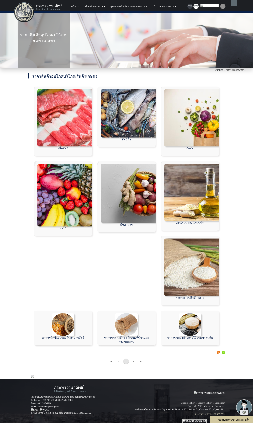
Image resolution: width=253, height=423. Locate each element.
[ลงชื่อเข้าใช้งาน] (222, 6)
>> (141, 361)
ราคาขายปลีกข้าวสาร (190, 297)
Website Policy (188, 402)
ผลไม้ (63, 228)
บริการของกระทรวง (163, 6)
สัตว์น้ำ (126, 139)
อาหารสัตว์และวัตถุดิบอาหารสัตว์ (63, 338)
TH (190, 6)
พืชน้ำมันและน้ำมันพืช (190, 223)
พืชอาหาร (126, 224)
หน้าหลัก (219, 70)
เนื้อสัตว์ (63, 148)
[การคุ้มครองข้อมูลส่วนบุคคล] (209, 389)
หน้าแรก (75, 6)
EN (196, 6)
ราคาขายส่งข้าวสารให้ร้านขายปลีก (190, 338)
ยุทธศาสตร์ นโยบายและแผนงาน (128, 6)
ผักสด (189, 148)
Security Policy (205, 402)
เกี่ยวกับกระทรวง (94, 6)
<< (111, 361)
